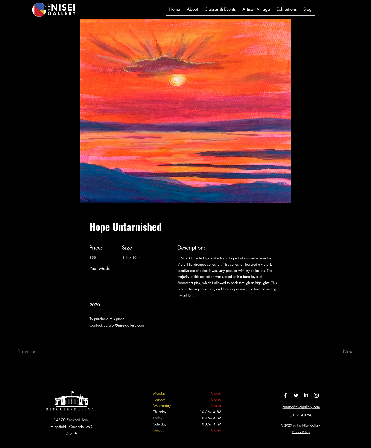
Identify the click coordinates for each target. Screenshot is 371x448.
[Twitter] (296, 395)
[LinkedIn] (306, 395)
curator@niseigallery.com (124, 325)
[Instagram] (316, 395)
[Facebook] (285, 395)
